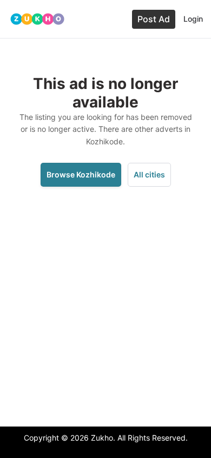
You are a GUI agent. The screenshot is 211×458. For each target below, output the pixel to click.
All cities (149, 174)
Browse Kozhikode (81, 174)
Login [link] (193, 18)
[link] (37, 19)
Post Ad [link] (153, 19)
